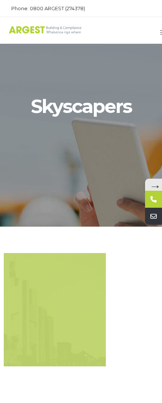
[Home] (45, 33)
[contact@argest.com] (153, 216)
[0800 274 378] (153, 199)
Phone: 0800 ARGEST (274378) (48, 8)
